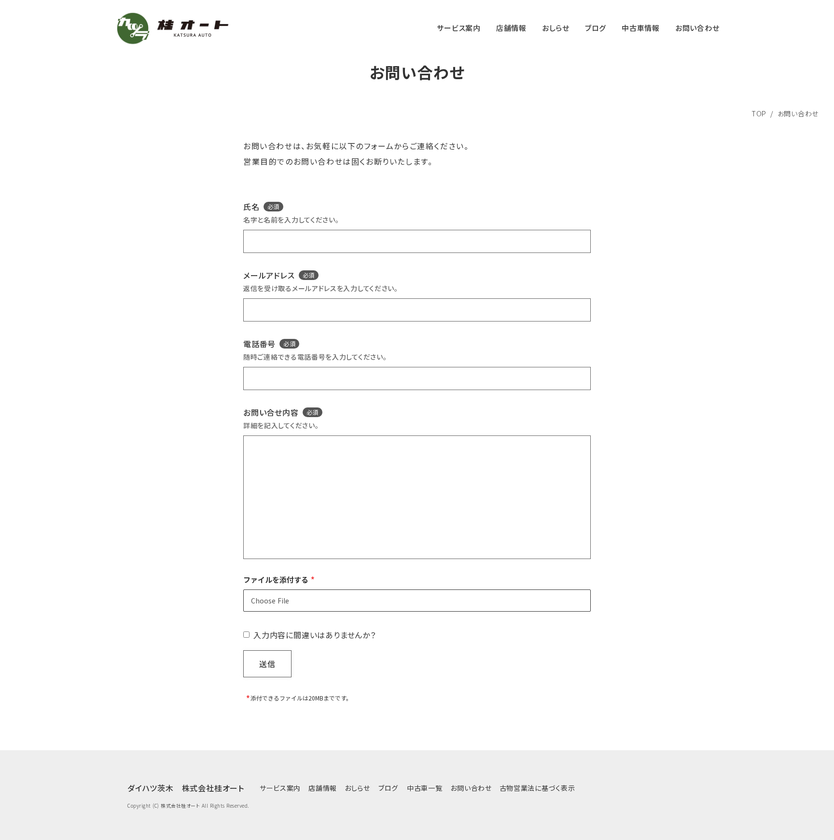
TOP (758, 113)
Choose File (270, 600)
